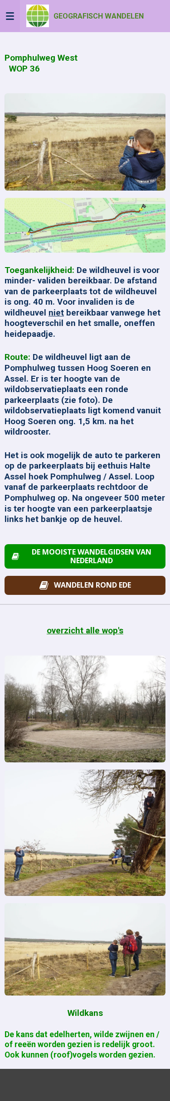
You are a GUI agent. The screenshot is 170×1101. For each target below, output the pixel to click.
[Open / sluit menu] (10, 16)
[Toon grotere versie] (85, 142)
